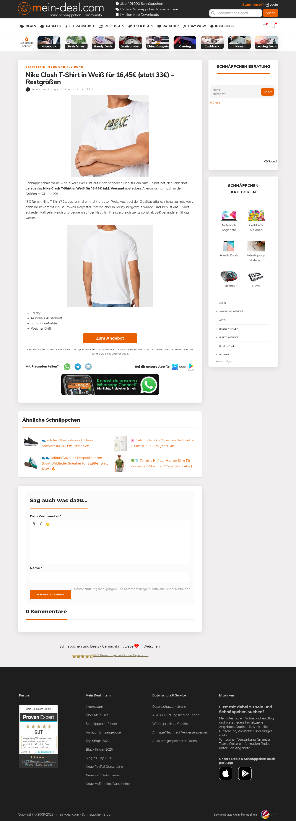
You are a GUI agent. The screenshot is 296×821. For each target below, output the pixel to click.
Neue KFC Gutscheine (102, 775)
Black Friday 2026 (99, 749)
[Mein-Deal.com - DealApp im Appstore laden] (228, 773)
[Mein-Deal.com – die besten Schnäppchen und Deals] (61, 9)
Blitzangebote (82, 26)
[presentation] (34, 524)
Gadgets (53, 26)
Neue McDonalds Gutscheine (108, 784)
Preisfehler (246, 731)
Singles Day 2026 (99, 758)
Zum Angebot (110, 338)
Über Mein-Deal (97, 715)
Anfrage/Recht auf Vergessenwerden (180, 732)
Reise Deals (114, 26)
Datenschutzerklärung (169, 707)
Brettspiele (226, 345)
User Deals (143, 26)
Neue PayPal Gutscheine (104, 767)
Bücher (224, 354)
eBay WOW (197, 26)
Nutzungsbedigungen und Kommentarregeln (118, 589)
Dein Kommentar (45, 516)
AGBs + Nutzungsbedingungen (175, 715)
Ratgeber (171, 26)
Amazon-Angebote (231, 311)
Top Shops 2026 (98, 741)
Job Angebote (239, 748)
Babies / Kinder (228, 328)
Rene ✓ (36, 89)
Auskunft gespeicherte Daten (174, 741)
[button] (34, 524)
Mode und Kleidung (65, 66)
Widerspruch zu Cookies (170, 724)
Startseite (35, 66)
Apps (222, 320)
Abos (222, 302)
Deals (31, 26)
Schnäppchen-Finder (101, 724)
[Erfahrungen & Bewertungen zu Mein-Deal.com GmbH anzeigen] (38, 736)
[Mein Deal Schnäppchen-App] (247, 773)
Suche (270, 13)
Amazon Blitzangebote (103, 732)
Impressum (94, 707)
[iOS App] (174, 367)
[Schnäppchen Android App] (190, 367)
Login (273, 4)
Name (36, 568)
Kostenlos (224, 26)
